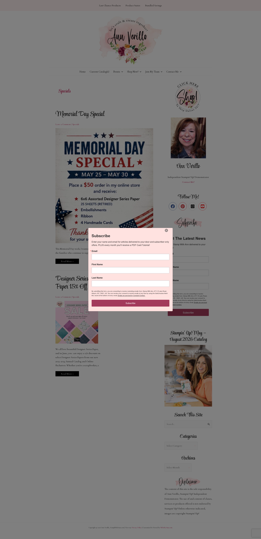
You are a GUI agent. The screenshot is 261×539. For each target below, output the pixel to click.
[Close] (166, 230)
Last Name (97, 278)
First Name (97, 264)
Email (94, 251)
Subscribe (130, 303)
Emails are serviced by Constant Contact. (131, 295)
